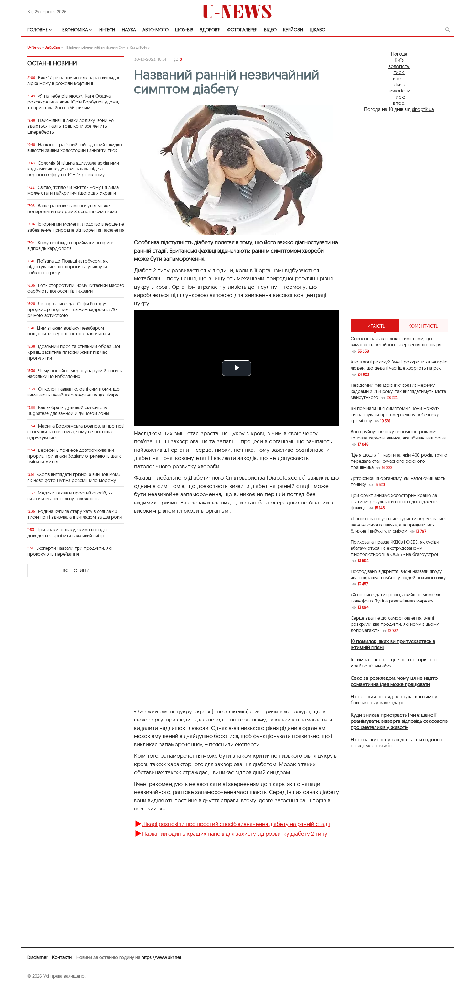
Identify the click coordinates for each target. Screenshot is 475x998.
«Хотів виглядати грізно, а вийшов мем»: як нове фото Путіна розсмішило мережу (74, 477)
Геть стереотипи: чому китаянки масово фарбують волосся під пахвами (75, 288)
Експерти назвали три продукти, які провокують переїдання (69, 551)
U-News (34, 47)
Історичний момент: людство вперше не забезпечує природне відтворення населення (75, 227)
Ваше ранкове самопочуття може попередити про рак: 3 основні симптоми (72, 208)
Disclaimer (37, 957)
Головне (37, 30)
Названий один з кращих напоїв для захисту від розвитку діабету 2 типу (234, 833)
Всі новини (76, 570)
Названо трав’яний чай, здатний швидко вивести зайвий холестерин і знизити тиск (74, 147)
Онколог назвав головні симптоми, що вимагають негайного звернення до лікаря (73, 392)
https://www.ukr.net (161, 957)
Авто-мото (155, 30)
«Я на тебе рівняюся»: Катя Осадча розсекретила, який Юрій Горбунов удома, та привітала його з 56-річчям (73, 102)
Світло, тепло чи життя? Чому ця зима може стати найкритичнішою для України (73, 190)
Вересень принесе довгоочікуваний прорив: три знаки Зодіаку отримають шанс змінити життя (74, 456)
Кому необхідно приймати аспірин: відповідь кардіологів (70, 245)
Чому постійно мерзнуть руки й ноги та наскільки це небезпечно (75, 373)
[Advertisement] (399, 216)
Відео (270, 30)
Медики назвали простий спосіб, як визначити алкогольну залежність (70, 496)
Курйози (293, 30)
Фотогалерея (242, 30)
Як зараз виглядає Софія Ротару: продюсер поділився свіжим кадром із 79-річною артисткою (72, 309)
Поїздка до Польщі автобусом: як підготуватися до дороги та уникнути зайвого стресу (67, 267)
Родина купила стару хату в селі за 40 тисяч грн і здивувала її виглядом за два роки (74, 514)
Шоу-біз (184, 30)
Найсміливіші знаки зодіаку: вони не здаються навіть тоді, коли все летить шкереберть (70, 126)
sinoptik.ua (423, 109)
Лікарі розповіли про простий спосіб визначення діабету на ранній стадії (236, 823)
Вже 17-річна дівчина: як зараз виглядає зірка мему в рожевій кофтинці (73, 80)
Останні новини (52, 63)
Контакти (62, 957)
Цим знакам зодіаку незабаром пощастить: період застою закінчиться (68, 331)
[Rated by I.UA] (41, 989)
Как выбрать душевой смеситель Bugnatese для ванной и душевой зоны (68, 410)
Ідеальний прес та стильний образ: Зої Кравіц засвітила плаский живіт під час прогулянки (73, 352)
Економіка (75, 30)
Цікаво (317, 30)
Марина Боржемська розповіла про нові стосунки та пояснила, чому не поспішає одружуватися (75, 431)
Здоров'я (210, 30)
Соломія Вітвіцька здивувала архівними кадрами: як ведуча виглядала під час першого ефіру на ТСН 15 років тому (73, 169)
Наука (129, 30)
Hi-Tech (107, 30)
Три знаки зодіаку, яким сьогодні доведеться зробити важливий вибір (67, 532)
